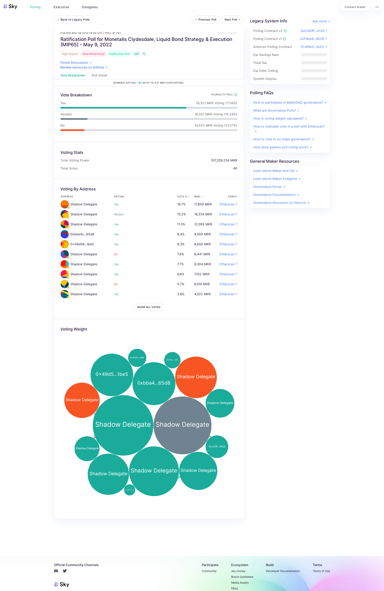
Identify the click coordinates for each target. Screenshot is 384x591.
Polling (35, 7)
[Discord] (58, 571)
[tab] (72, 75)
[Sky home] (10, 6)
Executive (61, 7)
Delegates (90, 7)
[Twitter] (67, 571)
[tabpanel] (149, 302)
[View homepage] (10, 6)
